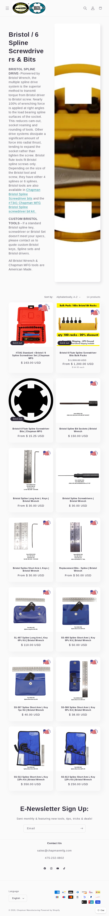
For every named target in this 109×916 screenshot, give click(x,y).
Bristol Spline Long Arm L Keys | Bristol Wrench (31, 499)
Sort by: (48, 297)
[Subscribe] (81, 828)
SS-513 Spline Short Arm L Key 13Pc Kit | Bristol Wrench (31, 778)
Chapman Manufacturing (28, 910)
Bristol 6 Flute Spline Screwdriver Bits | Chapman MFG (30, 430)
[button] (7, 8)
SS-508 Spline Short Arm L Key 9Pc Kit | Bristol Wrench (78, 708)
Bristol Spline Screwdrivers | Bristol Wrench (78, 499)
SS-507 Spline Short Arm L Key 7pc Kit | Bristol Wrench (31, 708)
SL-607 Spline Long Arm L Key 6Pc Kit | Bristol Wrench (31, 639)
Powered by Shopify (50, 910)
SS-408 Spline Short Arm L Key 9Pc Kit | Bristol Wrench (78, 639)
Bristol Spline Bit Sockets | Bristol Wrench (78, 430)
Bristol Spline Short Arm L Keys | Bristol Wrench (31, 569)
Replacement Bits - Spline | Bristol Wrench (78, 569)
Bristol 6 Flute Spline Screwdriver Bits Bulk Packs (78, 354)
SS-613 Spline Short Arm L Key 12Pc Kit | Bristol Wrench (78, 778)
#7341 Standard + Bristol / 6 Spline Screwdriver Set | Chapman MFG (31, 355)
